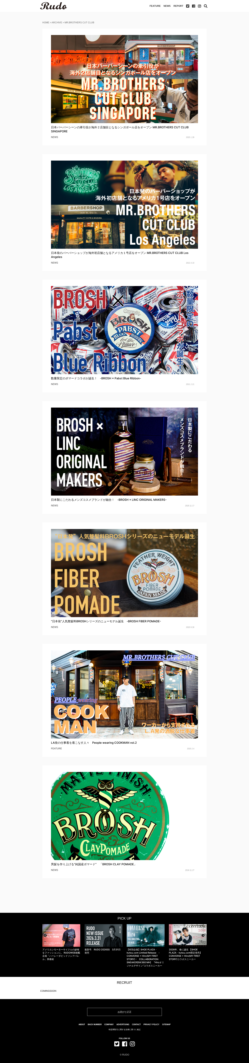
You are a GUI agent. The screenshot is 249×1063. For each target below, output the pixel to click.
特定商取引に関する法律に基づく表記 (124, 1029)
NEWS (54, 137)
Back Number (95, 1024)
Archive (57, 22)
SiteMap (166, 1024)
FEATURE (56, 748)
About (82, 1024)
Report (178, 6)
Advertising (122, 1024)
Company (109, 1024)
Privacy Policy (151, 1024)
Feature (155, 6)
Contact (136, 1024)
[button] (45, 935)
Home (45, 22)
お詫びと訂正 (124, 1011)
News (167, 6)
